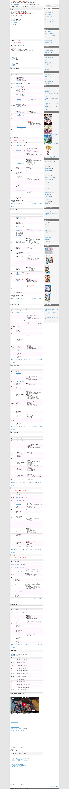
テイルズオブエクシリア (48, 192)
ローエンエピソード (20, 440)
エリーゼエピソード (18, 373)
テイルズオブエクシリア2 (21, 4)
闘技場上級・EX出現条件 (48, 66)
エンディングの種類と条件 (20, 95)
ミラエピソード (17, 49)
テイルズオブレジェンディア (49, 232)
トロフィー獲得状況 (48, 201)
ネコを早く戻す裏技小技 (48, 52)
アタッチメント (22, 20)
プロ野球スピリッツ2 (48, 239)
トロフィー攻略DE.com (14, 4)
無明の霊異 (19, 163)
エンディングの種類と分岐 (49, 57)
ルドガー (13, 54)
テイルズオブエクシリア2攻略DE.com (19, 1)
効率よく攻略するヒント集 (49, 31)
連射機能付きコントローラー (15, 728)
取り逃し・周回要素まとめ (49, 12)
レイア (32, 203)
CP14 (32, 99)
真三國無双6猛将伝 (48, 186)
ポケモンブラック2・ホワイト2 (49, 177)
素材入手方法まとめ (48, 76)
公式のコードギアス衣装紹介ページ (21, 127)
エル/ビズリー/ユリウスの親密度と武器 (51, 35)
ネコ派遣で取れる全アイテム (49, 50)
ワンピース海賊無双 (48, 196)
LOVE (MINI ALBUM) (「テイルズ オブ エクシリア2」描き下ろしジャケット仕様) (51, 143)
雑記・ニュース (47, 205)
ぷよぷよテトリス (47, 175)
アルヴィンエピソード (19, 312)
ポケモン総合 (47, 173)
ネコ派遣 (17, 235)
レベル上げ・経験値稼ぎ (48, 38)
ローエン (13, 60)
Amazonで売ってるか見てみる (20, 190)
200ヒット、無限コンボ (48, 25)
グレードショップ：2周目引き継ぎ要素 (51, 312)
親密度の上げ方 (19, 99)
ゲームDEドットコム (48, 241)
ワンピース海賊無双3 (48, 168)
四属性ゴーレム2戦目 (31, 575)
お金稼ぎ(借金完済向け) (48, 40)
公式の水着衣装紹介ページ (20, 115)
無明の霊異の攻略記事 (14, 655)
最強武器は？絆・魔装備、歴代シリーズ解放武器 (20, 760)
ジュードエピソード (18, 145)
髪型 (18, 20)
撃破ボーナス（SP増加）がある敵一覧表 (51, 320)
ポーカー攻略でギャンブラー (49, 19)
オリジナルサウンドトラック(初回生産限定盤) (51, 134)
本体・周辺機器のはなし (48, 199)
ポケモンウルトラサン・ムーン (49, 161)
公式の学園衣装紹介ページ (20, 112)
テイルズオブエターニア (48, 230)
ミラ (12, 57)
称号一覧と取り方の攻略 (48, 16)
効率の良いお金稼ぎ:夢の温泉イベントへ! (18, 766)
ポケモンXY (47, 166)
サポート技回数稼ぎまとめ (49, 44)
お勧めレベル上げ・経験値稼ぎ (17, 759)
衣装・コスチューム (14, 20)
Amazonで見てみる (19, 274)
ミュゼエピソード (18, 612)
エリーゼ (13, 59)
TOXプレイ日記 (47, 194)
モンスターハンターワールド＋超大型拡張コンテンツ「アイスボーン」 (51, 293)
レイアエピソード (18, 500)
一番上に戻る (13, 206)
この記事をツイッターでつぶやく (16, 747)
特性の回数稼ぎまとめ (48, 42)
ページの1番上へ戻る (54, 786)
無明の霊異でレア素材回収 (49, 62)
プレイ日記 (47, 182)
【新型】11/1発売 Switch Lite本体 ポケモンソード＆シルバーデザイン (51, 255)
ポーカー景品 (18, 83)
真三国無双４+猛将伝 (48, 237)
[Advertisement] (18, 31)
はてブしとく (25, 747)
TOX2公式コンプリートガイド (48, 125)
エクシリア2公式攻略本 (15, 727)
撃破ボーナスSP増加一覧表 (49, 79)
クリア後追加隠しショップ (49, 64)
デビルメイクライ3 (48, 234)
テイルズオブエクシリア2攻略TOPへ (18, 784)
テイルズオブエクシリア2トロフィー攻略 (51, 10)
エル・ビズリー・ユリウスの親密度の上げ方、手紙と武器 (21, 761)
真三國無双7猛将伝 (48, 170)
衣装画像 (18, 273)
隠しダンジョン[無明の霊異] (49, 60)
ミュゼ (13, 64)
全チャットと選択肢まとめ (49, 81)
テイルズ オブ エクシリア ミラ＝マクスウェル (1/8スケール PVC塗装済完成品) (51, 157)
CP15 (17, 80)
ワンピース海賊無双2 (48, 179)
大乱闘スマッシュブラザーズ (49, 302)
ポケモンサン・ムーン (48, 163)
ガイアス (13, 63)
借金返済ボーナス (18, 374)
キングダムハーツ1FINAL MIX (49, 226)
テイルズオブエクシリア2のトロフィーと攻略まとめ (20, 758)
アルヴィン (14, 58)
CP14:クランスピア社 (19, 86)
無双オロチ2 (47, 203)
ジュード (15, 203)
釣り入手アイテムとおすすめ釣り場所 (50, 211)
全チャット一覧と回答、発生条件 (50, 315)
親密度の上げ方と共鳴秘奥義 (49, 33)
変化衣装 (13, 65)
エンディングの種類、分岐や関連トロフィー (19, 765)
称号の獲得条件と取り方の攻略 (17, 755)
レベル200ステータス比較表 (49, 83)
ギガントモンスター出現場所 (49, 21)
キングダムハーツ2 (48, 224)
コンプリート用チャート (48, 14)
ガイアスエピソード (18, 567)
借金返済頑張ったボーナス (49, 69)
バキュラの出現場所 (48, 23)
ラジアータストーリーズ (48, 222)
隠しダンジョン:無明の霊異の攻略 (17, 764)
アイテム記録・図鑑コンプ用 (49, 74)
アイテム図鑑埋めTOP (14, 22)
